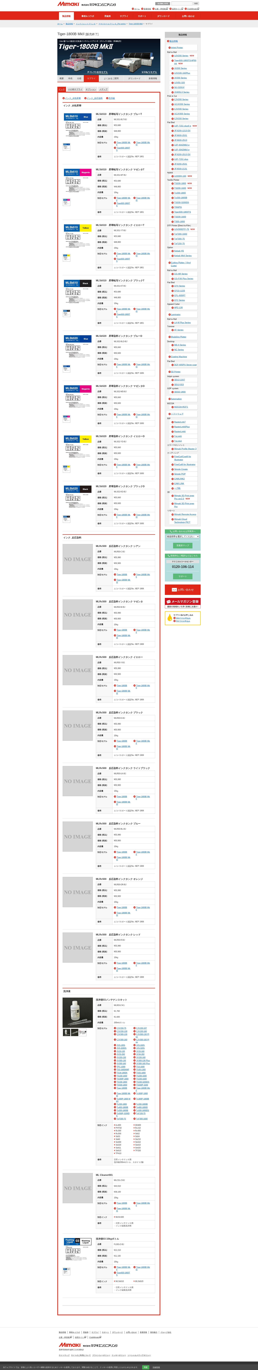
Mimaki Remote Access (185, 514)
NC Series (179, 349)
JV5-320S (140, 1048)
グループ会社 (166, 1332)
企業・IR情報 (160, 9)
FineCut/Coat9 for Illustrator (182, 458)
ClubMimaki (192, 9)
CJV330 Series (181, 109)
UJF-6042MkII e (181, 145)
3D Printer (176, 371)
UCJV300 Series (182, 114)
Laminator (176, 314)
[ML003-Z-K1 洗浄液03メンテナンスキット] (78, 1027)
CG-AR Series (181, 274)
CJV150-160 (141, 1031)
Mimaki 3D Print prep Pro (184, 505)
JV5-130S (121, 1045)
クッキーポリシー (119, 1355)
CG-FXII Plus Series (183, 278)
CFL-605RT (179, 295)
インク (62, 89)
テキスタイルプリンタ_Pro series (112, 24)
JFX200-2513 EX (182, 154)
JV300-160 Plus (143, 1063)
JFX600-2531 (180, 135)
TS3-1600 (140, 1067)
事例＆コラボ (88, 16)
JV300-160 (121, 1063)
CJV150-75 (121, 1028)
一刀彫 (177, 488)
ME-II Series (180, 345)
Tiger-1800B (122, 574)
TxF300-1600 (142, 1119)
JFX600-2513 (180, 140)
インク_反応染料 (95, 98)
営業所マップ (182, 545)
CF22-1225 (179, 290)
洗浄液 (112, 98)
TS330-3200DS (142, 1082)
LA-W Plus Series (182, 322)
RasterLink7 (180, 422)
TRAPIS (178, 207)
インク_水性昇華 (73, 98)
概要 (62, 78)
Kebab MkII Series (183, 255)
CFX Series (179, 286)
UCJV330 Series (182, 104)
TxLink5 (178, 436)
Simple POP (180, 474)
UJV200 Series (184, 55)
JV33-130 (121, 1051)
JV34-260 (140, 1054)
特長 (70, 78)
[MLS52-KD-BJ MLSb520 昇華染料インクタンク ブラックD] (78, 514)
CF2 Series (179, 300)
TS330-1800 (122, 1082)
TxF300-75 (121, 1119)
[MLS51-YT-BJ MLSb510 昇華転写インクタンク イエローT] (78, 252)
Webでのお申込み (183, 618)
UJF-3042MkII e (181, 149)
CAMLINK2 (179, 478)
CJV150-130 (122, 1031)
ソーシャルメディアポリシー (139, 1355)
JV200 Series (180, 68)
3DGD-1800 (180, 392)
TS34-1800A (122, 1073)
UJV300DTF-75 (184, 229)
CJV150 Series (181, 118)
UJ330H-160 (183, 176)
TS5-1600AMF (123, 1070)
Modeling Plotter (178, 337)
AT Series (178, 330)
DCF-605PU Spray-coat (185, 364)
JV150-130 (121, 1057)
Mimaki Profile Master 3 (185, 449)
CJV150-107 (141, 1028)
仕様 (79, 78)
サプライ (124, 16)
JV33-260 (121, 1054)
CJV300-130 (122, 1034)
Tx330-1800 (122, 1104)
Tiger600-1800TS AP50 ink (185, 62)
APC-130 (178, 307)
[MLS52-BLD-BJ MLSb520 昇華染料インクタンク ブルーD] (78, 363)
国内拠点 (153, 1332)
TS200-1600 (141, 1076)
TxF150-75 (140, 1113)
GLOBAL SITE (163, 4)
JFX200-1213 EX (182, 130)
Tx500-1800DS (142, 1110)
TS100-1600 (122, 1076)
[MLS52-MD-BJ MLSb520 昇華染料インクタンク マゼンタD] (78, 414)
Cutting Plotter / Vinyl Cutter (181, 264)
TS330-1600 (141, 1079)
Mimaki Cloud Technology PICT (182, 520)
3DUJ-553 (179, 384)
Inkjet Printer (177, 47)
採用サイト (176, 9)
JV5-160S (140, 1045)
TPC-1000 (121, 1067)
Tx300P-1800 (142, 1093)
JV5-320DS (121, 1048)
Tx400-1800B (122, 1107)
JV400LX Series (181, 92)
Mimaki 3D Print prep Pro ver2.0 (184, 497)
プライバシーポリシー (101, 1355)
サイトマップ (64, 1355)
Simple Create (181, 469)
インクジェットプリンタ (86, 24)
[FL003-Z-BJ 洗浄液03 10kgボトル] (78, 1266)
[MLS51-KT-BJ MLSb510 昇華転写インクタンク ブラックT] (78, 308)
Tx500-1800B (122, 1110)
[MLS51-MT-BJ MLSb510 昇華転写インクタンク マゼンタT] (78, 197)
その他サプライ (75, 89)
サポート (142, 16)
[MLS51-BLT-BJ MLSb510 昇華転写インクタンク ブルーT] (78, 141)
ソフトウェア (177, 414)
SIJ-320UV (179, 87)
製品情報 (66, 16)
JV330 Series (180, 78)
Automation (176, 399)
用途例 (107, 16)
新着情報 (147, 9)
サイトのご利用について (81, 1355)
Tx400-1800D (142, 1107)
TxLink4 (178, 441)
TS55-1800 (141, 1073)
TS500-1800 (122, 1085)
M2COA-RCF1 (181, 407)
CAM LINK (179, 483)
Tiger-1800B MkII (136, 24)
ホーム (137, 9)
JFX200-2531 (180, 164)
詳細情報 (156, 1367)
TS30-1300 (141, 1070)
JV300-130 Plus (143, 1060)
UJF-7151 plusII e (185, 126)
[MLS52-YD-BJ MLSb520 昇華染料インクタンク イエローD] (78, 464)
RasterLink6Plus (182, 426)
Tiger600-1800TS (182, 212)
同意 (146, 1367)
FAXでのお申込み (183, 621)
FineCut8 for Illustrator (184, 464)
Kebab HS (179, 251)
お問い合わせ (188, 16)
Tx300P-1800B (142, 1099)
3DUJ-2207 (179, 380)
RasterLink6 (180, 431)
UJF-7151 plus (181, 159)
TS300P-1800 (122, 1079)
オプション (91, 89)
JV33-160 (140, 1051)
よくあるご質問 (111, 78)
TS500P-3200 (142, 1085)
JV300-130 (121, 1060)
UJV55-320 (179, 82)
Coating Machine (179, 356)
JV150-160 (140, 1057)
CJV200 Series (181, 99)
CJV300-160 (122, 1040)
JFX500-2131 (180, 169)
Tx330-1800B (142, 1104)
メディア (103, 89)
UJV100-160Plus (182, 73)
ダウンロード (163, 16)
